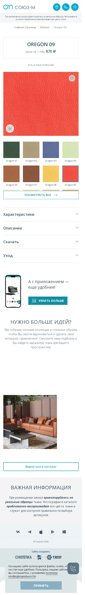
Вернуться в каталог (41, 467)
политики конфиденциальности (33, 574)
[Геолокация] (56, 7)
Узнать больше (51, 301)
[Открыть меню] (75, 7)
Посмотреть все (38, 195)
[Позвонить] (66, 7)
